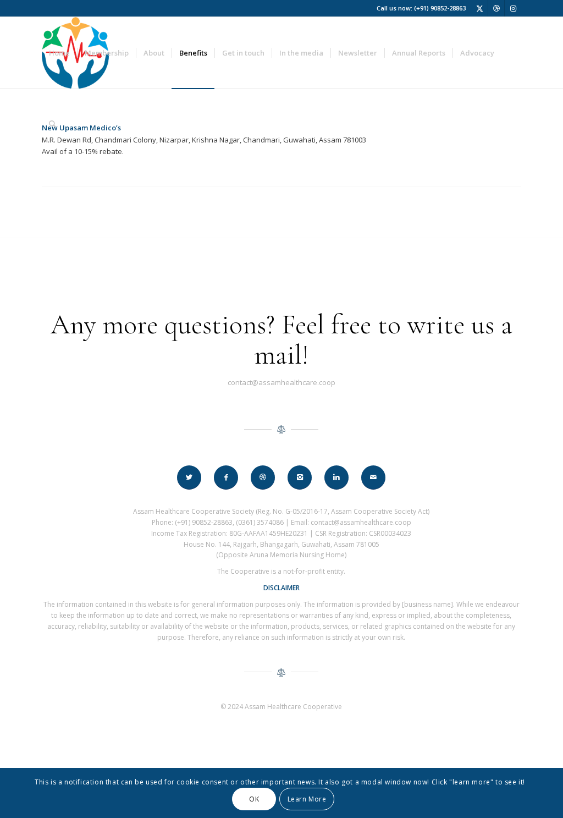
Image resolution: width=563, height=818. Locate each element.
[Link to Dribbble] (496, 8)
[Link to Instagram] (513, 8)
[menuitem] (59, 53)
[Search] (52, 124)
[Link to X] (480, 8)
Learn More (307, 799)
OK (254, 799)
